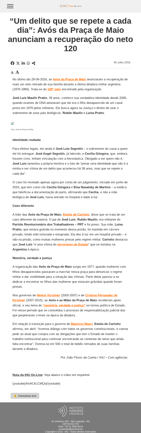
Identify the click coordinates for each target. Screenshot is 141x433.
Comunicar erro (25, 395)
